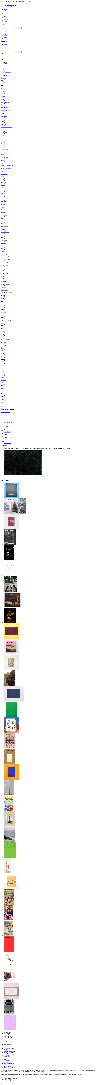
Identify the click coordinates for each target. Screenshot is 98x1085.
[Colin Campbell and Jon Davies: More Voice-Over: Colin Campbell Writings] (10, 544)
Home (5, 21)
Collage (2, 113)
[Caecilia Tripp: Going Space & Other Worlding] (10, 622)
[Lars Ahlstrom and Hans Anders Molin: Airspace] (9, 841)
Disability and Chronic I (6, 292)
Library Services (8, 1062)
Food (2, 267)
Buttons (2, 377)
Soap (2, 223)
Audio (2, 270)
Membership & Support (9, 1051)
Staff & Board (7, 1049)
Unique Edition (4, 314)
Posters (2, 396)
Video (2, 399)
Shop (5, 16)
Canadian (3, 129)
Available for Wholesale (6, 127)
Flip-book (3, 359)
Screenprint (3, 331)
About (5, 17)
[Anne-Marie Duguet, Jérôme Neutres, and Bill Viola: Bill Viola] (11, 497)
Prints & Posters (4, 201)
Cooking (3, 353)
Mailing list (6, 1056)
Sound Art (3, 94)
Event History (7, 1054)
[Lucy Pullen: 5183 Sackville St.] (9, 982)
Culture (2, 121)
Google (5, 38)
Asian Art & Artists (5, 259)
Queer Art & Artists (5, 157)
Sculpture (3, 185)
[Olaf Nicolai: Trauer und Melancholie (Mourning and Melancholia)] (9, 951)
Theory (2, 248)
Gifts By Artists (4, 273)
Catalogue (3, 207)
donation (5, 1074)
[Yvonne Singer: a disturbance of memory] (11, 654)
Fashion (2, 171)
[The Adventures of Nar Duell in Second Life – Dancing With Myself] (8, 920)
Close (2, 53)
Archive (6, 19)
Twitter (5, 34)
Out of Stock (4, 62)
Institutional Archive (8, 1052)
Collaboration (4, 240)
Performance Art (5, 102)
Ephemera (3, 212)
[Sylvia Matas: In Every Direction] (10, 575)
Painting (3, 99)
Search (5, 9)
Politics (2, 143)
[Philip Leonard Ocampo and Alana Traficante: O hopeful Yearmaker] (11, 732)
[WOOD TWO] (10, 857)
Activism (3, 229)
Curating (3, 334)
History (2, 187)
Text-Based (3, 245)
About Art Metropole (9, 1048)
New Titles (3, 69)
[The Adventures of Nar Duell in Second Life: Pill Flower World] (8, 935)
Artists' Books (4, 75)
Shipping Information (9, 1063)
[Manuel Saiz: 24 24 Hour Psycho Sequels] (15, 513)
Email (5, 37)
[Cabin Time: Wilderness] (11, 716)
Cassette (3, 337)
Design (2, 152)
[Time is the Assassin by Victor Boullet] (9, 560)
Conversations (4, 174)
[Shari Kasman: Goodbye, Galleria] (11, 669)
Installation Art (4, 226)
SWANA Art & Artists (6, 320)
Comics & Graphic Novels (7, 165)
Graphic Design (4, 149)
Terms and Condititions (9, 1067)
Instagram (6, 45)
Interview (3, 160)
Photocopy (3, 312)
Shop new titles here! (28, 2)
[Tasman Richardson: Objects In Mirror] (11, 528)
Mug (2, 348)
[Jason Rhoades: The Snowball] (11, 888)
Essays (2, 154)
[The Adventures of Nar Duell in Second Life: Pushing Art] (9, 904)
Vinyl (2, 146)
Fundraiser (3, 281)
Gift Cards (6, 1064)
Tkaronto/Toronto (5, 339)
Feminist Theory (5, 232)
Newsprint (3, 345)
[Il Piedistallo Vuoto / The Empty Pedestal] (9, 826)
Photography (4, 105)
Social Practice (4, 265)
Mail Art (3, 295)
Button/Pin (3, 251)
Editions (3, 385)
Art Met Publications (6, 72)
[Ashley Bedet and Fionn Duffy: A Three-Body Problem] (11, 779)
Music (2, 237)
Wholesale (6, 1060)
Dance (2, 221)
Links (5, 10)
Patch (2, 218)
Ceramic (3, 198)
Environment (4, 303)
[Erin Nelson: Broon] (10, 1029)
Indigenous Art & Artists (6, 168)
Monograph (3, 182)
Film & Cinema (4, 107)
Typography (4, 116)
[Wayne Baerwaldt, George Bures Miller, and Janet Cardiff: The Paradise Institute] (11, 638)
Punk (2, 301)
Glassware (3, 287)
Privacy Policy (7, 1066)
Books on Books (5, 284)
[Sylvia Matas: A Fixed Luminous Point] (14, 701)
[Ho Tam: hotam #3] (9, 685)
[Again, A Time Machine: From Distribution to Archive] (10, 747)
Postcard (3, 193)
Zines (2, 209)
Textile (2, 298)
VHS (2, 361)
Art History (3, 190)
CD (1, 234)
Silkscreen (3, 342)
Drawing (3, 179)
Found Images (4, 118)
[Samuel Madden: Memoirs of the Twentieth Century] (9, 1014)
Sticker (2, 356)
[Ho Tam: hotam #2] (9, 763)
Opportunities (7, 1055)
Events (5, 20)
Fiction (2, 176)
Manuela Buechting (8, 422)
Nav (5, 13)
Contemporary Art (5, 110)
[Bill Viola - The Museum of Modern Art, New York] (12, 607)
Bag (2, 163)
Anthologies (4, 371)
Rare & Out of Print (5, 124)
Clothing (3, 382)
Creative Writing (5, 140)
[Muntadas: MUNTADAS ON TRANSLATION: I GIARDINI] (7, 873)
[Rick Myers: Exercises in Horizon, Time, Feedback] (9, 794)
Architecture (4, 132)
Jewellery (3, 276)
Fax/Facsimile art (5, 323)
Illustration (3, 138)
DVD (2, 306)
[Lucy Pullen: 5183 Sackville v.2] (11, 998)
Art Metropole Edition (6, 215)
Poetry (2, 135)
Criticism (3, 96)
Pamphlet (3, 279)
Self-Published (4, 262)
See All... (3, 365)
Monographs (4, 393)
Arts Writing (4, 254)
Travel (2, 309)
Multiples (3, 81)
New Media (3, 91)
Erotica (2, 317)
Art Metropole (8, 5)
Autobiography (4, 290)
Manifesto (3, 328)
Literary (2, 88)
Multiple (3, 325)
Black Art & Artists (5, 256)
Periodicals (3, 78)
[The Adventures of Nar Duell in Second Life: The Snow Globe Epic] (9, 810)
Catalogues (3, 380)
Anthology (3, 243)
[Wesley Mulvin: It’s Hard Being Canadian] (9, 967)
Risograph (3, 196)
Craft (2, 350)
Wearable (3, 204)
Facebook (6, 35)
